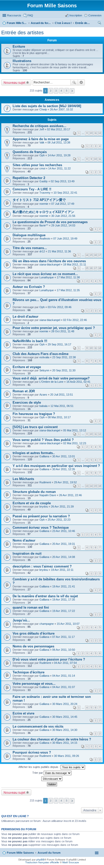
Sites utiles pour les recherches (37, 165)
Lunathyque (46, 277)
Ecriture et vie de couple (32, 503)
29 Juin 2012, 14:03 (63, 225)
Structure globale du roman (34, 492)
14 (87, 255)
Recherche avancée (81, 82)
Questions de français (30, 152)
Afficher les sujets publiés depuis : (39, 766)
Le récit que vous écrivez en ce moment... (45, 274)
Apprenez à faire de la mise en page (41, 139)
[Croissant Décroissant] (52, 779)
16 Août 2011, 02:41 (78, 381)
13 (87, 486)
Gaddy (43, 181)
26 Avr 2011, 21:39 (62, 506)
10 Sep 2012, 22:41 (65, 192)
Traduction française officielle (42, 862)
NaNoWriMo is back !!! (30, 341)
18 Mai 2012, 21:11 (74, 264)
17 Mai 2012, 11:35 (68, 290)
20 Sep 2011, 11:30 (63, 370)
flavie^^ (43, 225)
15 (91, 255)
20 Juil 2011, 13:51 (61, 394)
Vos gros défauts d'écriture (34, 633)
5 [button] (66, 90)
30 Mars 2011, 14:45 (64, 716)
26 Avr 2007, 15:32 (61, 109)
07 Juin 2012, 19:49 (65, 238)
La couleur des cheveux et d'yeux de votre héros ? (52, 739)
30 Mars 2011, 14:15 (64, 742)
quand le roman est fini (31, 607)
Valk (41, 142)
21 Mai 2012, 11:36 (59, 251)
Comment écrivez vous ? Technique (41, 527)
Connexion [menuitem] (94, 15)
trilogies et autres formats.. (34, 453)
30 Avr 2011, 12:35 (63, 469)
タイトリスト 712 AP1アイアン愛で (39, 200)
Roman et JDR (24, 391)
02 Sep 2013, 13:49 (62, 181)
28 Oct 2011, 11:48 (62, 331)
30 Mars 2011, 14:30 (64, 729)
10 (91, 133)
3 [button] (56, 90)
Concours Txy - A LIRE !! (32, 189)
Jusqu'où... (21, 620)
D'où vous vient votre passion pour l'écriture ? (49, 659)
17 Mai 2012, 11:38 (68, 277)
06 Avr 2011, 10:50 (63, 649)
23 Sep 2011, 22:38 (64, 357)
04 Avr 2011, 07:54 (65, 662)
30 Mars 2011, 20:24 (64, 703)
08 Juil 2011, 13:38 (58, 142)
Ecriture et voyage (27, 367)
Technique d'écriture (28, 672)
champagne (46, 623)
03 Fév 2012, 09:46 (59, 307)
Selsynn (44, 370)
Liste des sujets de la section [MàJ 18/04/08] (47, 106)
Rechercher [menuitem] (99, 23)
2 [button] (50, 90)
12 (99, 133)
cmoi (42, 168)
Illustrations (22, 61)
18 (99, 268)
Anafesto (44, 238)
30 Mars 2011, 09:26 (66, 755)
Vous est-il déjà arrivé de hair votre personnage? (51, 378)
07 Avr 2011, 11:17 (63, 636)
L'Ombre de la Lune (51, 381)
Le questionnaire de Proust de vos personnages (50, 222)
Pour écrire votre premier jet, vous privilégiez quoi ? (54, 328)
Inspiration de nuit (27, 553)
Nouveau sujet (14, 82)
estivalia (44, 357)
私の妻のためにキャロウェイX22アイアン (43, 212)
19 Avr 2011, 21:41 (63, 586)
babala (43, 405)
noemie (43, 203)
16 (95, 255)
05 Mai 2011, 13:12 (74, 430)
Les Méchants (23, 479)
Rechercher (74, 82)
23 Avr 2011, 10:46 (63, 530)
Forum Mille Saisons (20, 852)
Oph (42, 155)
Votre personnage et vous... (34, 683)
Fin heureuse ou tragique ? (34, 414)
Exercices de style (27, 402)
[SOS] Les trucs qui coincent (35, 427)
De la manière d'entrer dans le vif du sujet (45, 596)
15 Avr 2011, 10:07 (68, 623)
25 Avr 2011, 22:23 (59, 519)
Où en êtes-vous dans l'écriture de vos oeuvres (49, 261)
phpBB (40, 859)
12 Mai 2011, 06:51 (61, 405)
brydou (43, 506)
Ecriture (19, 46)
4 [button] (61, 90)
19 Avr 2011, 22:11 (62, 569)
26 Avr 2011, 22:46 (70, 495)
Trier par (38, 772)
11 (95, 133)
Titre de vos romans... (30, 248)
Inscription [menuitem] (75, 15)
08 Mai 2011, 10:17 (59, 417)
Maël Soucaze (70, 862)
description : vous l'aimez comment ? (42, 566)
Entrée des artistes (22, 32)
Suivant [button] (72, 91)
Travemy (44, 192)
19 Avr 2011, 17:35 (63, 599)
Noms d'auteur (24, 540)
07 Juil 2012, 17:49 (62, 203)
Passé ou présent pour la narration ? (41, 516)
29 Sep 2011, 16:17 (59, 344)
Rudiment (45, 482)
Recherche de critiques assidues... (39, 126)
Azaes (43, 394)
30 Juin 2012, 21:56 (63, 215)
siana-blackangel (49, 264)
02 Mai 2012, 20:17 (58, 129)
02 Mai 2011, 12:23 (74, 443)
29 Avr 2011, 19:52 (65, 482)
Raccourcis (14, 15)
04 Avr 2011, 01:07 (63, 687)
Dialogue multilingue (29, 235)
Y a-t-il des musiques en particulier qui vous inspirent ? (56, 466)
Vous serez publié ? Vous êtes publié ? (43, 440)
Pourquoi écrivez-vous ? (32, 752)
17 (99, 255)
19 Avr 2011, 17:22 (63, 610)
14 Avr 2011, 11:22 (59, 168)
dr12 (42, 251)
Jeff (41, 129)
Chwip (43, 109)
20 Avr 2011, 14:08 (63, 556)
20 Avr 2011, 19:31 (63, 543)
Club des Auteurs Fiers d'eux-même (40, 354)
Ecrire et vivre (23, 713)
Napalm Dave (47, 495)
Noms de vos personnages (33, 646)
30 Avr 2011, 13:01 (63, 456)
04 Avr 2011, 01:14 (63, 675)
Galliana (44, 456)
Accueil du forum (49, 852)
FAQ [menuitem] (30, 15)
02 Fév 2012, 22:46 (75, 319)
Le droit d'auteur (25, 316)
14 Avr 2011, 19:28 (59, 155)
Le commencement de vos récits (38, 726)
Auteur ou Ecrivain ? (29, 287)
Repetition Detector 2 (29, 178)
